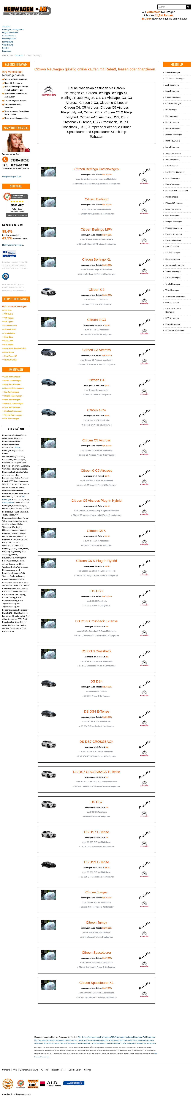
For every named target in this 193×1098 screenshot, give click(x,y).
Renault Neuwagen (69, 1043)
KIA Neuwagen (71, 1040)
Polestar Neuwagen (173, 228)
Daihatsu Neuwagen (133, 1037)
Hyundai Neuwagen (56, 1040)
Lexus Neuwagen (172, 178)
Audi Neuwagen (104, 1037)
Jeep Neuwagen (172, 159)
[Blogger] (152, 7)
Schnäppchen (8, 503)
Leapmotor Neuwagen (174, 331)
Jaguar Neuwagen (173, 153)
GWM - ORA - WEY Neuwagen (173, 310)
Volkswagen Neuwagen (146, 1043)
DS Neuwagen (171, 110)
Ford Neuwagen (41, 1040)
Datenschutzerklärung (29, 1070)
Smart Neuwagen (113, 1043)
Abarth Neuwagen (172, 72)
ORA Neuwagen (172, 303)
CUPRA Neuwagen (173, 104)
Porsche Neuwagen (52, 1043)
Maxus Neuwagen (172, 324)
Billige (17, 447)
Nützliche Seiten (74, 1070)
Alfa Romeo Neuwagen (87, 1037)
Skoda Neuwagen (98, 1043)
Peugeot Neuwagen (173, 222)
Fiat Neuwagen (149, 1037)
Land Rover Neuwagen (87, 1040)
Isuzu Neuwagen (172, 147)
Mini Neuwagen (126, 1040)
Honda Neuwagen (172, 128)
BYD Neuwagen (172, 318)
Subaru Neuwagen (173, 272)
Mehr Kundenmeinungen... (13, 245)
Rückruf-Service (58, 1070)
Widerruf (44, 1070)
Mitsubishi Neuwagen (174, 203)
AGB (15, 1070)
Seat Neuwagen (83, 1043)
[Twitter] (146, 7)
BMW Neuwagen (118, 1037)
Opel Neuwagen (140, 1040)
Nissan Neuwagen (173, 209)
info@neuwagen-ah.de (11, 177)
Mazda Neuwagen (172, 184)
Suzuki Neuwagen (128, 1043)
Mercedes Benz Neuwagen (108, 1040)
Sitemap (87, 1070)
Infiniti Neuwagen (172, 141)
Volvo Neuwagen (172, 290)
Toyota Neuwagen (172, 284)
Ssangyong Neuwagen (174, 265)
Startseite (6, 1070)
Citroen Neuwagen (173, 97)
